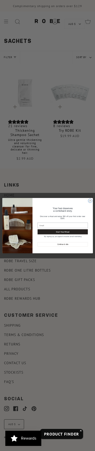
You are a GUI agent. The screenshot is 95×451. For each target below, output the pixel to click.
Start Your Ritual (62, 231)
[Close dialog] (90, 201)
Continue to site (62, 244)
